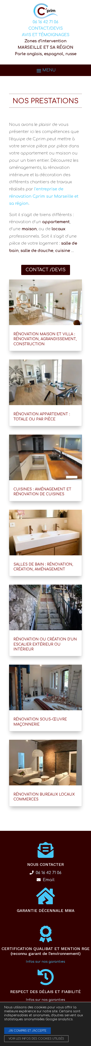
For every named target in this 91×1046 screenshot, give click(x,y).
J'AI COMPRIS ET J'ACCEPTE (27, 1030)
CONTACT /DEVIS (46, 269)
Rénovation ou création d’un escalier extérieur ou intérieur (45, 644)
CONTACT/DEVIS (45, 28)
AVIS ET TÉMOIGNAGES (45, 35)
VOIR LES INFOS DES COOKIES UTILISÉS (36, 1038)
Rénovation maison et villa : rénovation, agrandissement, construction (45, 339)
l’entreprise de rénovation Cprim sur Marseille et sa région (43, 196)
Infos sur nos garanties (45, 962)
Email (48, 880)
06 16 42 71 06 (45, 22)
